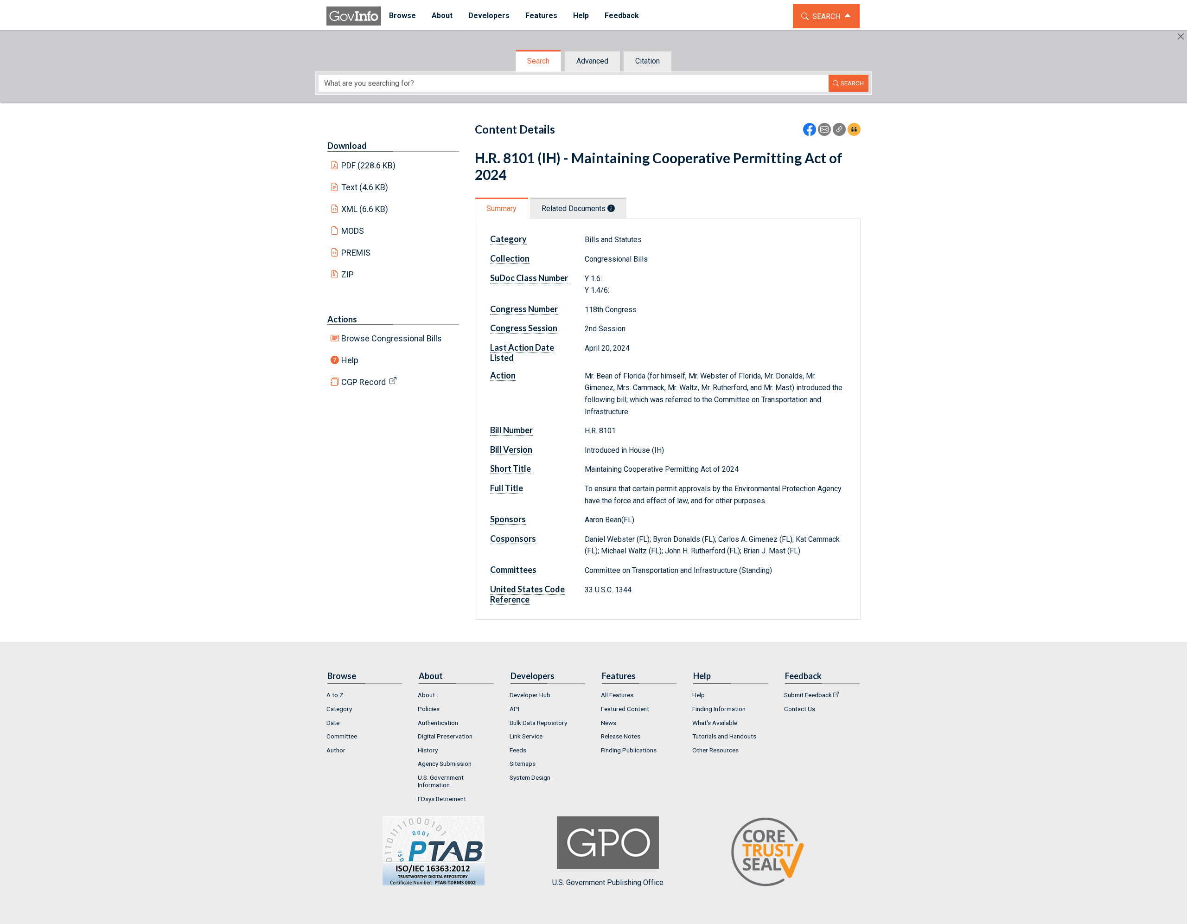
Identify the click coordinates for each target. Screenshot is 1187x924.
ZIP (347, 274)
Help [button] (581, 15)
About (426, 695)
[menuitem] (402, 16)
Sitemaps (523, 763)
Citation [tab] (647, 61)
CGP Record (363, 382)
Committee (341, 736)
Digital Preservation (445, 736)
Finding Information (719, 708)
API (514, 708)
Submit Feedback (808, 695)
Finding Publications (629, 750)
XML (365, 209)
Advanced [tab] (592, 61)
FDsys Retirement (442, 798)
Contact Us (799, 708)
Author (335, 750)
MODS (352, 231)
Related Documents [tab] (574, 208)
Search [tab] (538, 61)
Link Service (526, 736)
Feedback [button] (622, 15)
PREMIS (355, 252)
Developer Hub (530, 695)
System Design (530, 777)
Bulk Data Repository (538, 722)
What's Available (714, 722)
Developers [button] (489, 15)
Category (339, 708)
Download (347, 146)
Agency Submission (445, 763)
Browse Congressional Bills (391, 338)
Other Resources (715, 750)
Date (332, 722)
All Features (617, 695)
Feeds (518, 750)
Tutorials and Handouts (724, 736)
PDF (368, 165)
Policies (429, 708)
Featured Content (625, 708)
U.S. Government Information (441, 781)
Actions (342, 319)
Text (365, 187)
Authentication (438, 722)
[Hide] (1180, 36)
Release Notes (620, 736)
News (608, 722)
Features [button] (541, 15)
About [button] (442, 15)
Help (349, 360)
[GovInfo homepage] (353, 16)
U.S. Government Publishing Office (608, 882)
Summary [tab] (501, 208)
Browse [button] (402, 15)
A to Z (335, 695)
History (428, 750)
